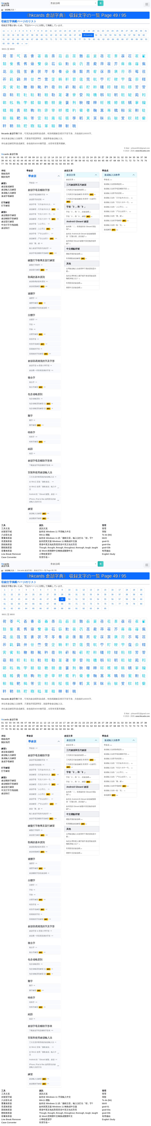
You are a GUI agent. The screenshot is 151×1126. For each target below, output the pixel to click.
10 (46, 31)
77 (80, 39)
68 (37, 39)
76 (75, 39)
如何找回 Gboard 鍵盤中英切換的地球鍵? (81, 242)
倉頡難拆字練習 (8, 215)
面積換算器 (6, 544)
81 (99, 39)
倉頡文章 (71, 175)
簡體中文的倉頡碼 (74, 288)
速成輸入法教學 (112, 175)
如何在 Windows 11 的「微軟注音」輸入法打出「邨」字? (66, 538)
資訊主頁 (43, 528)
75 (70, 39)
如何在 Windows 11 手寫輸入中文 (55, 531)
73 (61, 39)
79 (89, 39)
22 (103, 31)
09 (33, 157)
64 (18, 39)
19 (89, 31)
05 (18, 157)
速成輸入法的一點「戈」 (114, 225)
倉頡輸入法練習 (8, 189)
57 (129, 35)
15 (70, 31)
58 (134, 35)
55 (120, 35)
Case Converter (8, 557)
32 (4, 35)
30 (141, 31)
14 (65, 31)
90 (141, 39)
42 (51, 35)
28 (132, 31)
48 (80, 35)
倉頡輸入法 (9, 10)
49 (87, 35)
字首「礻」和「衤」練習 (79, 216)
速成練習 (111, 230)
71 (51, 39)
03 (10, 157)
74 (65, 39)
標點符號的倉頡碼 (74, 254)
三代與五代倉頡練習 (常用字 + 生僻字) (81, 200)
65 (23, 39)
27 (127, 31)
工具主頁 (5, 528)
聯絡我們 (5, 174)
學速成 (108, 180)
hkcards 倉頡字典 (9, 133)
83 (108, 39)
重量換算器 (6, 538)
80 (94, 39)
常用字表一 (44, 557)
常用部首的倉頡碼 (74, 283)
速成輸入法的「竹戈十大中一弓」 (118, 202)
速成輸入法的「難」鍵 (113, 216)
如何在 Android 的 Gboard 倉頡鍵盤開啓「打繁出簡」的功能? (81, 235)
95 (18, 44)
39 (37, 35)
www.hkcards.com (142, 151)
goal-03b (106, 547)
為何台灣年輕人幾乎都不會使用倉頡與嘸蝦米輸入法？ (81, 277)
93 (8, 44)
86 (122, 39)
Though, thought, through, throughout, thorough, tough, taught (68, 547)
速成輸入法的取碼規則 (114, 184)
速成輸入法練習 (8, 193)
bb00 (104, 538)
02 (6, 157)
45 (65, 35)
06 (22, 157)
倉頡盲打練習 (7, 221)
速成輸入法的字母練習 (116, 220)
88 (132, 39)
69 (42, 39)
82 (103, 39)
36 (23, 35)
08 (29, 157)
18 (84, 31)
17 (79, 31)
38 (32, 35)
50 (96, 35)
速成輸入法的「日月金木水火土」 (118, 198)
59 (139, 35)
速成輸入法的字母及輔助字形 (116, 189)
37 (27, 35)
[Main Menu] (147, 4)
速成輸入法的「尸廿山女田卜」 (117, 211)
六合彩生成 (6, 535)
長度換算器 (6, 541)
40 (42, 35)
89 (137, 39)
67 (32, 39)
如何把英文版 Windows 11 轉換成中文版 (58, 541)
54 (115, 35)
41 (46, 35)
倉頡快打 (5, 228)
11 (51, 31)
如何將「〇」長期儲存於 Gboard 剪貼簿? (81, 228)
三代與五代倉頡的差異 (76, 190)
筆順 (104, 531)
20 (94, 31)
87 (127, 39)
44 (61, 35)
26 (122, 31)
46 (70, 35)
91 (146, 39)
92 (4, 44)
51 (101, 35)
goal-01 (105, 541)
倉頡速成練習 (7, 186)
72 (56, 39)
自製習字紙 (6, 531)
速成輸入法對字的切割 (114, 193)
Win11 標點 (44, 535)
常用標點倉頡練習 (76, 258)
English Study (108, 554)
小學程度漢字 (45, 554)
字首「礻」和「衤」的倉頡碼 (78, 212)
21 (98, 31)
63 (13, 39)
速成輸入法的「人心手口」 (115, 207)
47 (75, 35)
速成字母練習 (7, 196)
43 (56, 35)
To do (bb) (107, 535)
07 (26, 157)
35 (18, 35)
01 (2, 157)
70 (46, 39)
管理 (104, 528)
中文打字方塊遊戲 (9, 225)
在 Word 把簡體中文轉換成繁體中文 (56, 551)
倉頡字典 (9, 154)
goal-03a (106, 544)
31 (146, 31)
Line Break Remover (11, 554)
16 (75, 31)
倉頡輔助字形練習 (9, 218)
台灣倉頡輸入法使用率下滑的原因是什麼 (81, 270)
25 (117, 31)
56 (125, 35)
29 (136, 31)
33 (8, 35)
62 (8, 39)
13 (60, 31)
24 (113, 31)
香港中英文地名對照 (48, 544)
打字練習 (5, 205)
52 (106, 35)
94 (13, 44)
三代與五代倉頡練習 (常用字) (81, 194)
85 (118, 39)
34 (13, 35)
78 (84, 39)
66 (27, 39)
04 (14, 157)
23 (108, 31)
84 (113, 39)
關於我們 (5, 177)
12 (55, 31)
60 (144, 35)
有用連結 (106, 551)
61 (4, 39)
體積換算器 (6, 547)
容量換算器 (6, 551)
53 (110, 35)
